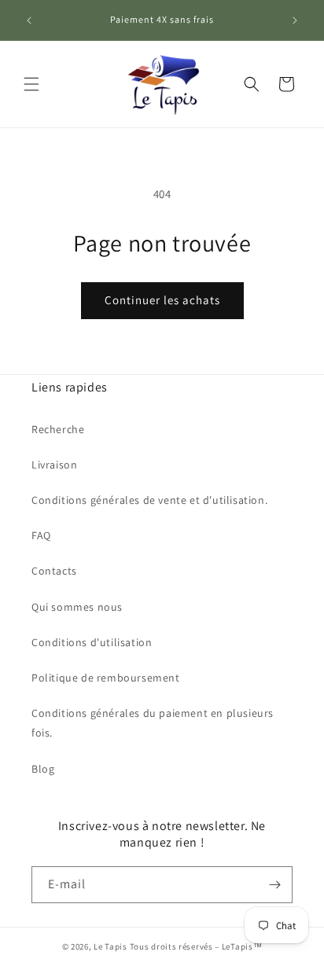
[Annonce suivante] (295, 20)
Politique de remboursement (105, 678)
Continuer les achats (162, 299)
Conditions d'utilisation (91, 642)
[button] (31, 84)
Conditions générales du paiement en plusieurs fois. (152, 723)
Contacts (54, 571)
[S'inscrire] (274, 884)
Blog (42, 769)
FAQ (41, 535)
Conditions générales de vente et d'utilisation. (149, 500)
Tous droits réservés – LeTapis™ (196, 946)
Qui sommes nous (77, 607)
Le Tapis (111, 946)
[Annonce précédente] (29, 20)
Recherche (57, 429)
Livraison (54, 464)
